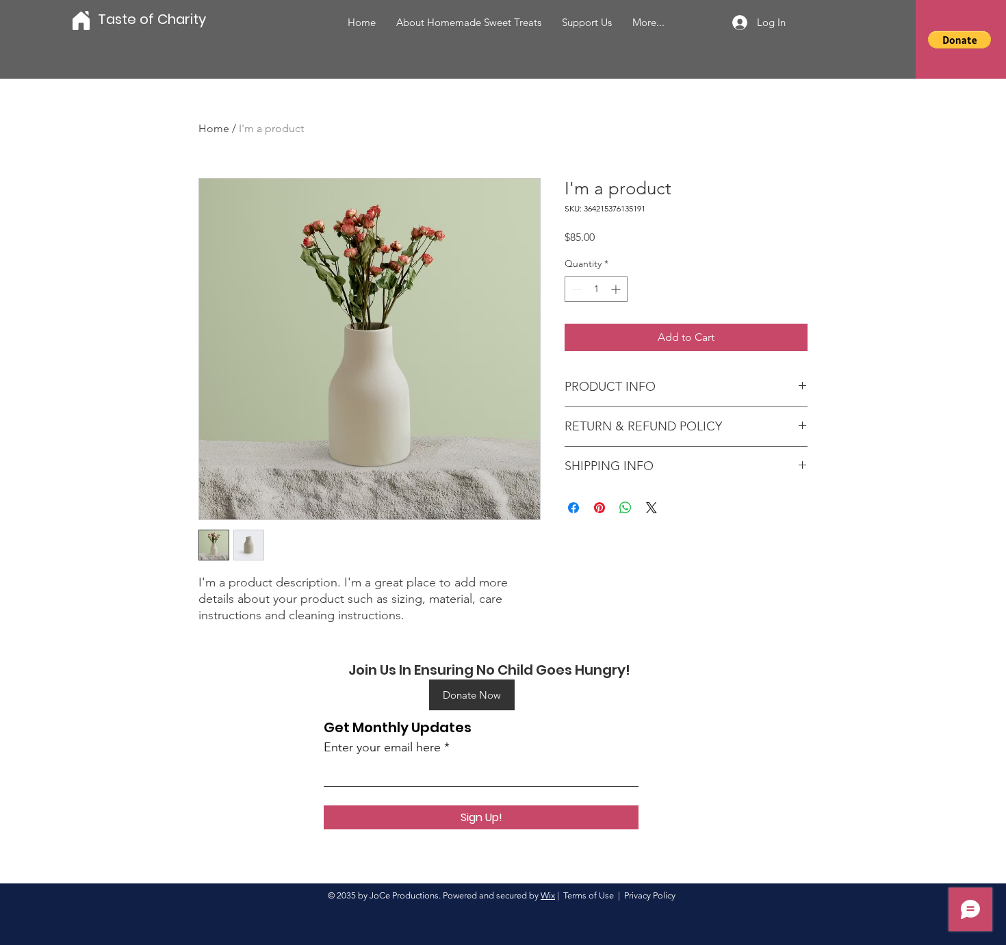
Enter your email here (382, 747)
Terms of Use (588, 895)
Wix (548, 895)
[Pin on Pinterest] (599, 508)
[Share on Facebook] (573, 508)
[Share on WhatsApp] (625, 508)
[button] (959, 40)
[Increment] (616, 289)
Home (213, 128)
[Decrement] (575, 289)
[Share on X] (651, 508)
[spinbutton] (596, 289)
